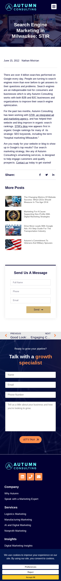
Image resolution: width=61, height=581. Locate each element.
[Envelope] (38, 476)
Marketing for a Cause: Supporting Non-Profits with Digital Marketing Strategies (37, 214)
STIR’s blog (21, 126)
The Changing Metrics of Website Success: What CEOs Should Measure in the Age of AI (40, 199)
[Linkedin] (22, 476)
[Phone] (30, 476)
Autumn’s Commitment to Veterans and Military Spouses (38, 241)
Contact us (22, 162)
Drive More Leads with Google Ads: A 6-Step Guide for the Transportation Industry (38, 228)
